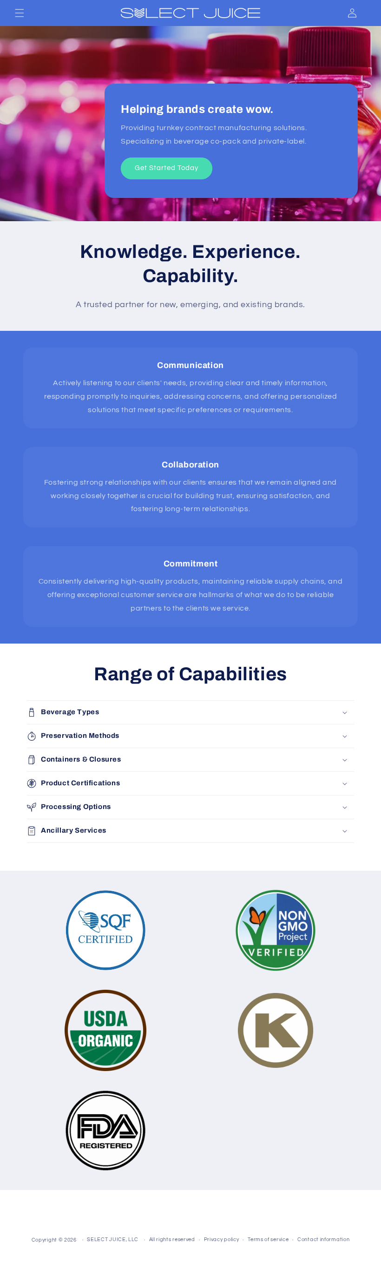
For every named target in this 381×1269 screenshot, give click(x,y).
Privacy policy (221, 1239)
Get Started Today (166, 168)
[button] (19, 13)
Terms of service (268, 1239)
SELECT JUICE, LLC (112, 1239)
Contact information (323, 1239)
